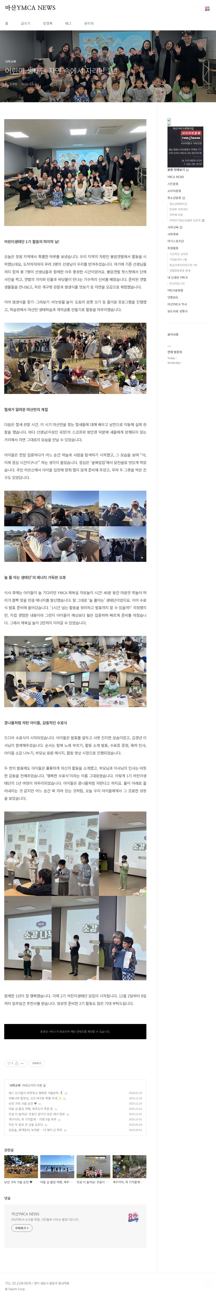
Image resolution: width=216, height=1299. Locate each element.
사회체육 (172, 234)
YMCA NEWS (175, 177)
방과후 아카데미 (178, 209)
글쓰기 (25, 23)
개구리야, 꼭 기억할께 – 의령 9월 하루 (32, 1119)
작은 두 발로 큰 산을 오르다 (26, 1124)
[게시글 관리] (22, 1063)
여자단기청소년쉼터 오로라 (185, 220)
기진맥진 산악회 (178, 254)
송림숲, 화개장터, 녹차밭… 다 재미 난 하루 (35, 1130)
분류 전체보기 (176, 169)
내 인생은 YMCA (177, 277)
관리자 (89, 23)
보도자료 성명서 (177, 311)
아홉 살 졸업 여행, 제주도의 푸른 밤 (31, 1109)
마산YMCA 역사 (177, 304)
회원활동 (172, 248)
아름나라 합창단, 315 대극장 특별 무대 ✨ (35, 1098)
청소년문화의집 (178, 204)
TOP (207, 1284)
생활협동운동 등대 (179, 270)
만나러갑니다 (177, 283)
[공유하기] (16, 1063)
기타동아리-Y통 (178, 259)
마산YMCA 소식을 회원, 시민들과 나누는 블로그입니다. (45, 1219)
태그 (68, 23)
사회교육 (14, 1085)
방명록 (48, 23)
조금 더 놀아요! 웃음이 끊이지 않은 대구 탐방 (37, 1114)
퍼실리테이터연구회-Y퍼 (183, 265)
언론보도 (172, 297)
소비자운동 (174, 191)
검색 (198, 8)
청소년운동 (174, 198)
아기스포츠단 (175, 241)
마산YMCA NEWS (30, 8)
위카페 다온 (176, 215)
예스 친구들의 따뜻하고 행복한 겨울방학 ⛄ (36, 1093)
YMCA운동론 (175, 290)
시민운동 (172, 184)
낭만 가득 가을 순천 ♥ (23, 1103)
